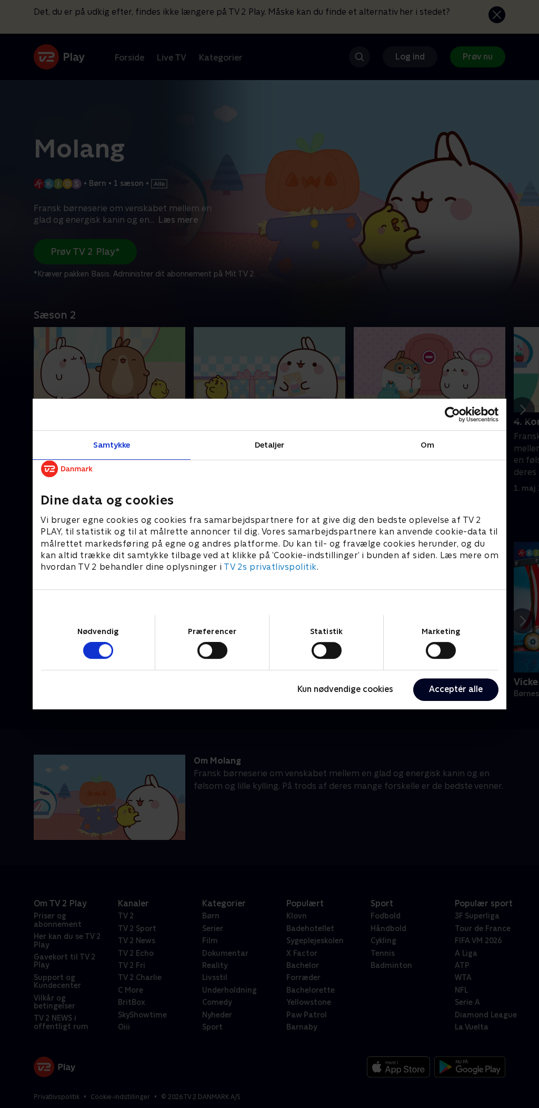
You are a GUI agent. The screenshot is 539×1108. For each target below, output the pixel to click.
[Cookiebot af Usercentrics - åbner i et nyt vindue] (452, 414)
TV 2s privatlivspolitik (270, 567)
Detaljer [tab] (270, 444)
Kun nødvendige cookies (345, 689)
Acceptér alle (456, 689)
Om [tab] (427, 444)
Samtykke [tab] (112, 444)
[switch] (212, 650)
